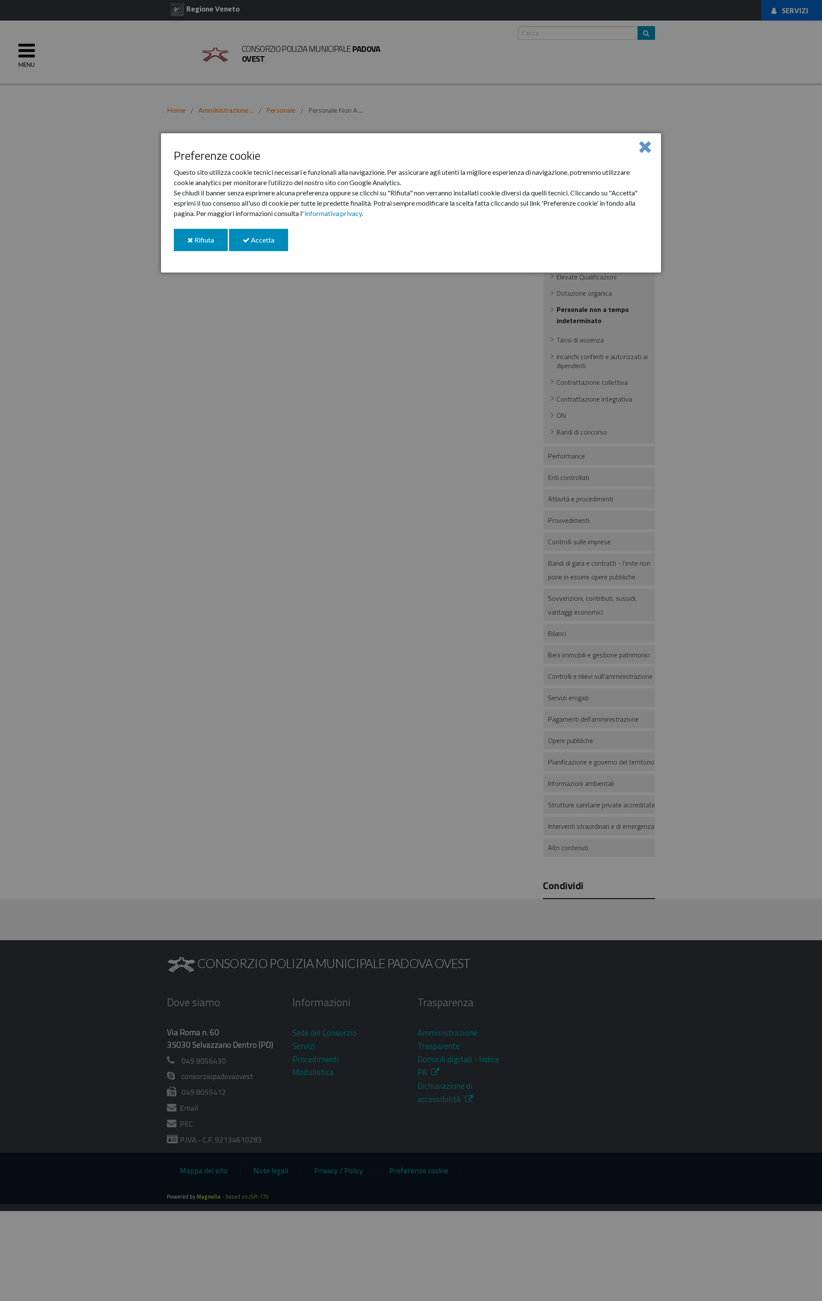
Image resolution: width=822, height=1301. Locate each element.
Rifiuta (210, 243)
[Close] (645, 146)
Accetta (269, 243)
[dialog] (411, 203)
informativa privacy (333, 213)
